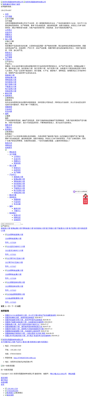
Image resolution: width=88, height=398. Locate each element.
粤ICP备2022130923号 (58, 374)
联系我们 (12, 213)
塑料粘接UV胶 (19, 181)
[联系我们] (9, 393)
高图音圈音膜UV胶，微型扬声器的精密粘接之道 (23, 326)
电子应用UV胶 (19, 190)
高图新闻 (17, 199)
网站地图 (71, 374)
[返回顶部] (9, 395)
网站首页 (12, 152)
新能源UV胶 (18, 177)
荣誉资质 (17, 163)
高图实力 (17, 161)
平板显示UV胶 (19, 188)
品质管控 (17, 170)
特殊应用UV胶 (19, 193)
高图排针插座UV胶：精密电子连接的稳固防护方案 (24, 329)
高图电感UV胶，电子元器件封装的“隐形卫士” (22, 324)
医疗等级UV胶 (19, 186)
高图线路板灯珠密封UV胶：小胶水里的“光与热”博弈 (25, 333)
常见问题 (17, 204)
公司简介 (17, 156)
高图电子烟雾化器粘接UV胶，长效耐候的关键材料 (24, 322)
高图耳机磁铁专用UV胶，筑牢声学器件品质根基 (23, 320)
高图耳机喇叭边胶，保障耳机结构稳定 (19, 317)
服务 (11, 206)
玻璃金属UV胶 (19, 179)
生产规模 (17, 172)
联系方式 (17, 215)
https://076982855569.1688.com (25, 358)
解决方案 (12, 195)
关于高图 (12, 154)
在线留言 (17, 220)
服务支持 (17, 208)
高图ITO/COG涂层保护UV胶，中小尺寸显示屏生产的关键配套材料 (30, 315)
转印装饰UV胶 (19, 184)
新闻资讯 (12, 197)
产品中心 (12, 174)
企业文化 (17, 159)
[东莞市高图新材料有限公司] (23, 2)
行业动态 (17, 202)
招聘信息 (17, 217)
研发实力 (17, 168)
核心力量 (12, 165)
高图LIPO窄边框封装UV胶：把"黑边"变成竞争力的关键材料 (28, 336)
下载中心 (17, 211)
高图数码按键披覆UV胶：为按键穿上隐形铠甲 (22, 331)
